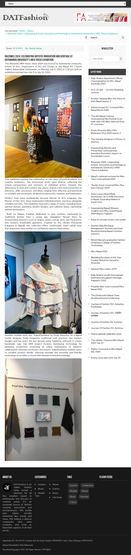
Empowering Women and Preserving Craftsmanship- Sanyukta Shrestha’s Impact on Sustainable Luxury (106, 151)
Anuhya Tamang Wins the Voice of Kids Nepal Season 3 (108, 100)
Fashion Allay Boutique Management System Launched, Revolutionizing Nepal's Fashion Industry (107, 229)
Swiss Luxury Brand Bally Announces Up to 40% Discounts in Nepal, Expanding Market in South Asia (107, 197)
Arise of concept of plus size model (108, 219)
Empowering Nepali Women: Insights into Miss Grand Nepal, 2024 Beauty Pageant (106, 211)
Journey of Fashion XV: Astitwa (106, 322)
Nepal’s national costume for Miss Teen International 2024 (107, 177)
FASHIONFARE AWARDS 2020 (106, 334)
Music (41, 488)
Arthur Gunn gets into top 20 (105, 357)
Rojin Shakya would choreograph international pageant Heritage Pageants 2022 (107, 278)
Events (56, 488)
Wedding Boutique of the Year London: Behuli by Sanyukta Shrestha (106, 260)
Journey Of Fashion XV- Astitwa (107, 328)
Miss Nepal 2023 (99, 251)
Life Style (57, 497)
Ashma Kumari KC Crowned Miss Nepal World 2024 (107, 108)
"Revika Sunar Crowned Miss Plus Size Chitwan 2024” (107, 186)
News (55, 493)
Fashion (42, 484)
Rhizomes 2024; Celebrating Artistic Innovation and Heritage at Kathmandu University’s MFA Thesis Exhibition (108, 166)
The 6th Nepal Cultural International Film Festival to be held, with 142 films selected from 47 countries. (107, 120)
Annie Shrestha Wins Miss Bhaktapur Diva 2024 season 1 (106, 131)
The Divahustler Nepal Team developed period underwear (105, 296)
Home (22, 30)
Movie (56, 484)
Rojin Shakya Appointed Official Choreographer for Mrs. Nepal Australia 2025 (106, 81)
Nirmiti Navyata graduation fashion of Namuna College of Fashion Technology (108, 242)
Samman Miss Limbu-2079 (104, 269)
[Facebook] (86, 37)
